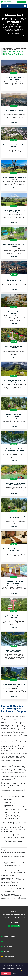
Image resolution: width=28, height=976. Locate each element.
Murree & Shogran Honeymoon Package (14, 346)
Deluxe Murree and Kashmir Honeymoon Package (14, 111)
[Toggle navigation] (25, 6)
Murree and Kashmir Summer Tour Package (14, 145)
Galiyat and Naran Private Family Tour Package (14, 211)
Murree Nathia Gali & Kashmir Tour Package (14, 178)
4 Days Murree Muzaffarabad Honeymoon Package (14, 279)
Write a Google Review (10, 956)
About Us (6, 934)
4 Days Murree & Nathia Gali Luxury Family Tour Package (14, 483)
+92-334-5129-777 (21, 2)
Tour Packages (8, 939)
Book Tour (14, 88)
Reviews (6, 954)
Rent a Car (6, 951)
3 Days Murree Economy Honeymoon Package (14, 650)
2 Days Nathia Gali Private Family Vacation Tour (14, 549)
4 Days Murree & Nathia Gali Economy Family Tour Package (14, 449)
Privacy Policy (18, 970)
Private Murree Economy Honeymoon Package (14, 415)
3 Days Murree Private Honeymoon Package (14, 616)
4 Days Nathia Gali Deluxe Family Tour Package (14, 516)
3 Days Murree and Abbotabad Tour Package (14, 78)
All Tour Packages (15, 33)
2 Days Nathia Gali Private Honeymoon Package (14, 582)
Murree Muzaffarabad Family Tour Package (14, 245)
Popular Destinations (9, 936)
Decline (15, 973)
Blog (5, 949)
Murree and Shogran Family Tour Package (14, 381)
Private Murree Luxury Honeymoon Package (14, 312)
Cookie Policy (9, 970)
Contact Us (6, 944)
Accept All (6, 973)
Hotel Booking (7, 941)
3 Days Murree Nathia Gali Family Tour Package (14, 685)
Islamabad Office (8, 946)
